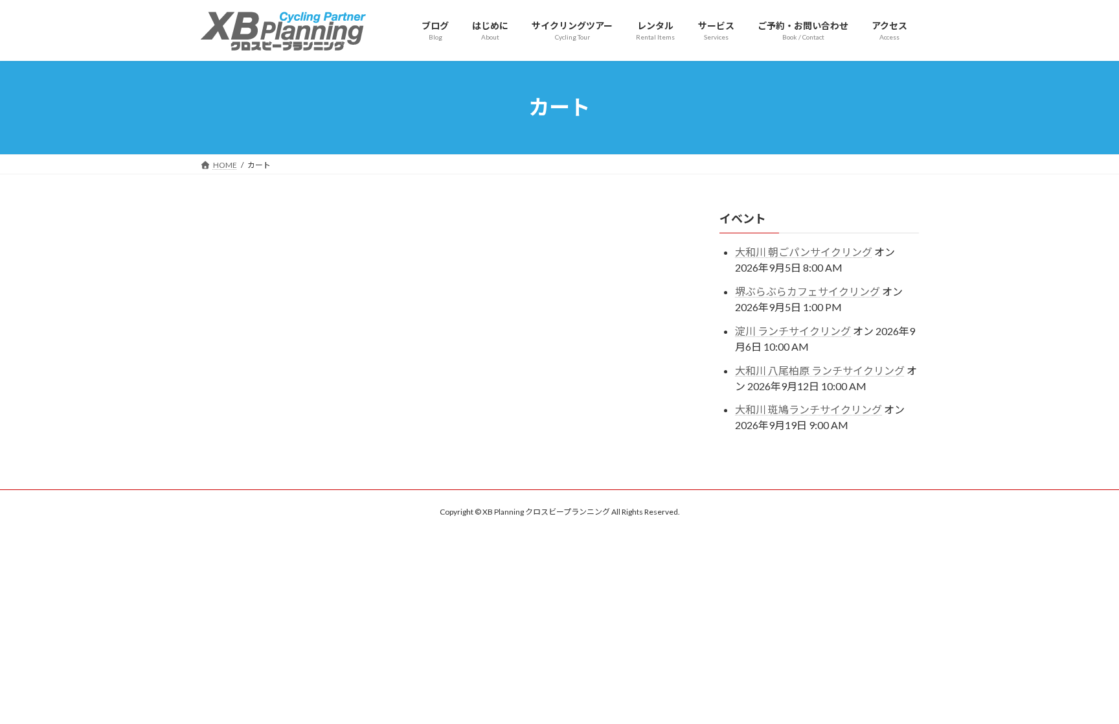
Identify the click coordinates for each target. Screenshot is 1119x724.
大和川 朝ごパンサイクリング (803, 252)
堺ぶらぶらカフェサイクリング (807, 291)
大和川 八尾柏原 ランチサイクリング (820, 370)
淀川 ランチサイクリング (793, 330)
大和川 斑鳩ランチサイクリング (808, 409)
